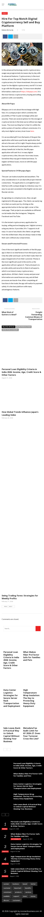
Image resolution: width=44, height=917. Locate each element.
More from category (10, 330)
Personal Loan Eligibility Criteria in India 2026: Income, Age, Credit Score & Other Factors (21, 372)
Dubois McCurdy (7, 30)
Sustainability (16, 839)
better (33, 884)
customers (16, 900)
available (7, 896)
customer (7, 888)
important (17, 888)
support (16, 896)
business (16, 884)
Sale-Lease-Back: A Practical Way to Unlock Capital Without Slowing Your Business (12, 735)
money (33, 896)
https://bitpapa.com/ (29, 91)
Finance (4, 13)
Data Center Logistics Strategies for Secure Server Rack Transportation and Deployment (11, 698)
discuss (6, 900)
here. (32, 131)
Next (10, 606)
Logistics (5, 851)
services (28, 892)
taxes (25, 896)
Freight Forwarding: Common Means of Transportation (33, 316)
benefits (28, 888)
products (18, 892)
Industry (5, 864)
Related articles (9, 327)
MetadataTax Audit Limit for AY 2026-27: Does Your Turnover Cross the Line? (31, 733)
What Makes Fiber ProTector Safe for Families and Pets (31, 656)
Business (5, 876)
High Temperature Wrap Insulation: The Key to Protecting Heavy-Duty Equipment (31, 698)
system (6, 884)
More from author (24, 327)
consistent (7, 892)
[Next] (9, 749)
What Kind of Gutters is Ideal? (9, 313)
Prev (5, 606)
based (25, 884)
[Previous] (5, 749)
